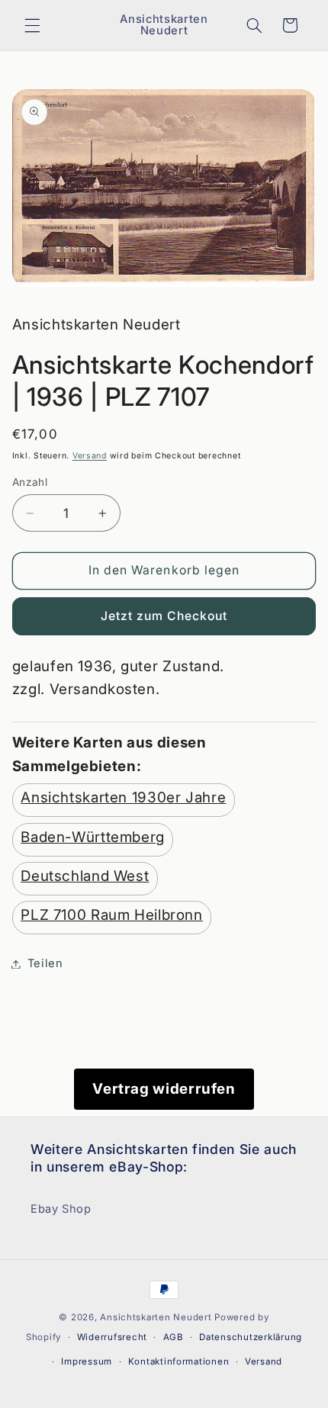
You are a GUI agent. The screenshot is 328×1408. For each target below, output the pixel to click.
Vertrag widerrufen (163, 1089)
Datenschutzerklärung (250, 1337)
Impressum (86, 1361)
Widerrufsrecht (112, 1337)
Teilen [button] (45, 963)
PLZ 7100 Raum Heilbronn (112, 915)
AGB (173, 1337)
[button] (32, 25)
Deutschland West (85, 876)
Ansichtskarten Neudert (155, 1317)
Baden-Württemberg (93, 837)
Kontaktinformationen (179, 1361)
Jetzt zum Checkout (164, 616)
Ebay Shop (61, 1209)
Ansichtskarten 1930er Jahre (123, 797)
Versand (89, 456)
